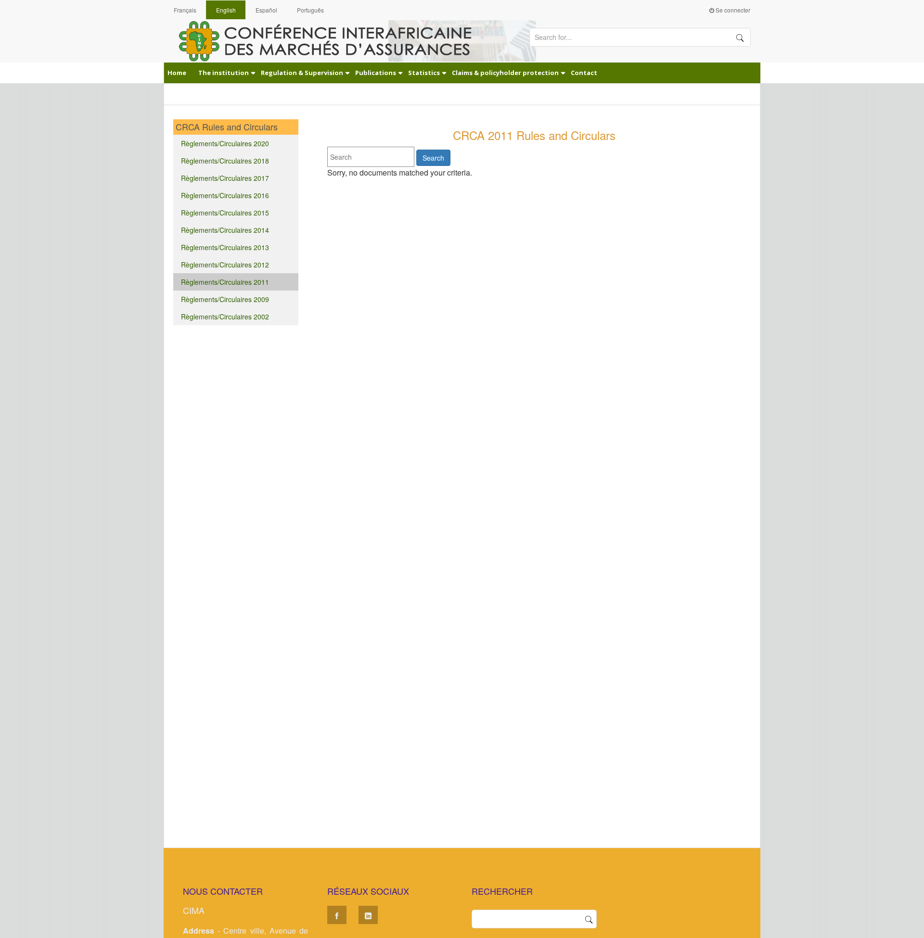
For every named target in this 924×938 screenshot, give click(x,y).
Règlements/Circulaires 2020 (225, 143)
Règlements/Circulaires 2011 (225, 282)
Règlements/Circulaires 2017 (225, 178)
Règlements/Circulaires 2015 (225, 212)
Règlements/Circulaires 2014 (225, 230)
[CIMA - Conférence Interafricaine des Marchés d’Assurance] (332, 40)
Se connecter (732, 10)
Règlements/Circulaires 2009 (225, 299)
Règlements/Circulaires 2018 (225, 160)
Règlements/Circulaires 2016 (225, 195)
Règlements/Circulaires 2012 (225, 264)
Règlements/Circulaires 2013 (225, 247)
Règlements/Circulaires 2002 (225, 316)
